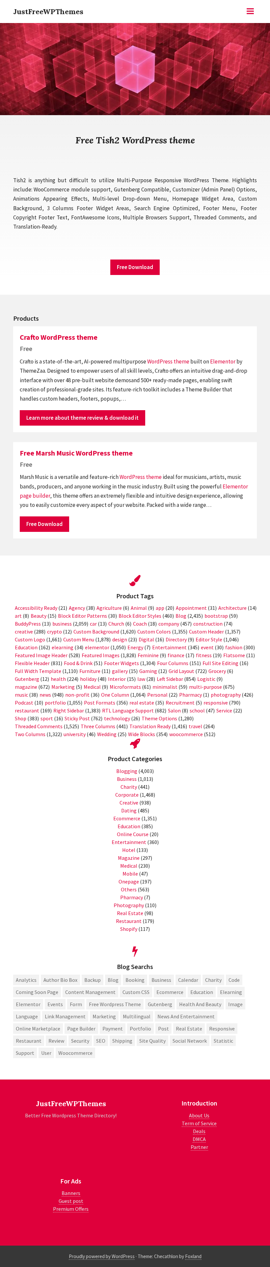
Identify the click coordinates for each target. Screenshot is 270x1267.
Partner (199, 1147)
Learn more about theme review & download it (82, 417)
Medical (92, 686)
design (119, 639)
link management (65, 1016)
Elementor (222, 361)
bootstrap (216, 615)
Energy (135, 647)
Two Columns (30, 734)
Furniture (89, 671)
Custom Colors (154, 631)
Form (76, 1004)
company (168, 623)
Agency (77, 608)
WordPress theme (168, 361)
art (18, 615)
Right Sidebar (68, 710)
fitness (204, 655)
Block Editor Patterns (82, 615)
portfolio (55, 702)
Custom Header (206, 631)
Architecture (232, 608)
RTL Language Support (128, 710)
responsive (215, 702)
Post (163, 1028)
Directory (176, 639)
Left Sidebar (170, 679)
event (207, 647)
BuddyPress (28, 623)
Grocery (217, 671)
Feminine (148, 655)
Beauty (38, 615)
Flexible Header (32, 663)
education (201, 992)
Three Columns (98, 726)
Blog (181, 615)
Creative (129, 802)
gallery (120, 671)
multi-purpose (205, 686)
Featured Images (101, 655)
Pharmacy (190, 694)
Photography (129, 905)
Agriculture (109, 608)
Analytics (26, 980)
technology (117, 718)
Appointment (191, 608)
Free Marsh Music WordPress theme (76, 453)
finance (176, 655)
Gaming (148, 671)
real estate (141, 702)
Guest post (71, 1201)
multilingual (136, 1016)
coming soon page (37, 992)
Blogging (126, 771)
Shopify (128, 929)
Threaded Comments (39, 726)
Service (224, 710)
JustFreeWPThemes (48, 11)
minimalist (164, 686)
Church (116, 623)
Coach (140, 623)
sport (46, 718)
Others (129, 889)
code (234, 980)
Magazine (129, 858)
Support (25, 1053)
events (55, 1004)
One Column (115, 694)
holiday (88, 679)
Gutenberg (27, 679)
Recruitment (180, 702)
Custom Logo (30, 639)
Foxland (193, 1256)
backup (92, 980)
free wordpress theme (115, 1004)
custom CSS (135, 992)
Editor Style (209, 639)
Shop (20, 718)
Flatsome (234, 655)
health (58, 679)
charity (213, 980)
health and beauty (200, 1004)
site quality (152, 1040)
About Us (199, 1115)
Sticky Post (77, 718)
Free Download (135, 267)
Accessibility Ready (36, 608)
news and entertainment (186, 1016)
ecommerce (169, 992)
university (75, 734)
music (21, 694)
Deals (199, 1131)
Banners (71, 1193)
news (45, 694)
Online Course (132, 834)
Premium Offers (71, 1208)
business (62, 623)
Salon (174, 710)
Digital (146, 639)
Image (235, 1004)
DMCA (199, 1139)
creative (24, 631)
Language (27, 1016)
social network (190, 1040)
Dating (129, 810)
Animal (139, 608)
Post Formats (99, 702)
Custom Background (96, 631)
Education (26, 647)
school (197, 710)
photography (226, 694)
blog (113, 980)
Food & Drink (78, 663)
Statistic (223, 1040)
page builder (35, 495)
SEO (100, 1040)
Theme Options (159, 718)
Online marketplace (38, 1028)
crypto (54, 631)
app (160, 608)
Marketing (63, 686)
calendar (188, 980)
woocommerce (186, 734)
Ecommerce (126, 818)
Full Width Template (38, 671)
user (46, 1053)
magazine (26, 686)
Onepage (129, 881)
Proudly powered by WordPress (102, 1256)
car (93, 623)
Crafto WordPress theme (58, 337)
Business (127, 779)
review (56, 1040)
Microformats (125, 686)
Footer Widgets (121, 663)
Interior (117, 679)
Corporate (127, 794)
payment (112, 1028)
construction (208, 623)
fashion (233, 647)
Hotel (128, 850)
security (80, 1040)
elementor (97, 647)
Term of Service (199, 1123)
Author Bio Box (60, 980)
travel (195, 726)
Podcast (24, 702)
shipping (122, 1040)
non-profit (77, 694)
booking (135, 980)
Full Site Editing (220, 663)
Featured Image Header (41, 655)
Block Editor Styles (140, 615)
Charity (129, 786)
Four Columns (172, 663)
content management (90, 992)
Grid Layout (181, 671)
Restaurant (129, 921)
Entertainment (169, 647)
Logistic (206, 679)
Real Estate (130, 913)
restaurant (27, 710)
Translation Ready (150, 726)
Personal (157, 694)
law (141, 679)
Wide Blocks (141, 734)
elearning (62, 647)
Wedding (107, 734)
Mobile (130, 873)
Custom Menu (78, 639)
